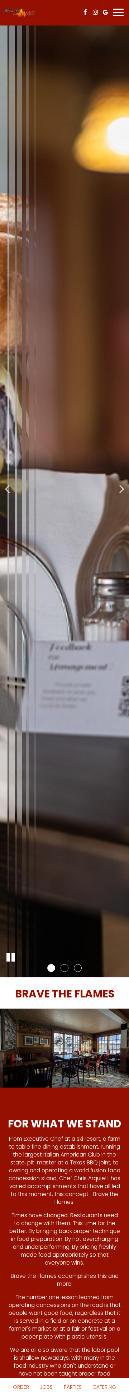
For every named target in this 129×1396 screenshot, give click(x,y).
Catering (104, 1387)
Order (21, 1387)
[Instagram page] (95, 12)
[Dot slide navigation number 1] (51, 968)
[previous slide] (7, 488)
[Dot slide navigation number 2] (64, 968)
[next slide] (122, 488)
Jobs (46, 1387)
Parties (73, 1387)
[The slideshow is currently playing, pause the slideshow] (10, 957)
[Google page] (105, 12)
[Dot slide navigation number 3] (78, 968)
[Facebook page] (85, 12)
